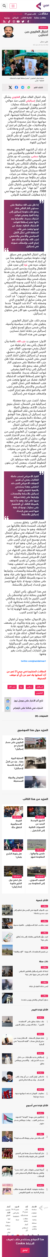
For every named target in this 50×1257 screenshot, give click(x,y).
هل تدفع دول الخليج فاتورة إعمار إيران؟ (15, 883)
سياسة (40, 1017)
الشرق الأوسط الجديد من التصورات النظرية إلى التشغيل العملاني (37, 825)
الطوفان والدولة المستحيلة (15, 779)
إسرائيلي (30, 101)
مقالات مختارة (40, 18)
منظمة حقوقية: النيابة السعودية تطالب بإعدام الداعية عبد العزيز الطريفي (28, 1191)
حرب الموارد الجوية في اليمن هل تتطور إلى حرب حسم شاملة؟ (31, 911)
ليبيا (9, 1219)
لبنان (8, 1232)
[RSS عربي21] (4, 21)
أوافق (25, 1250)
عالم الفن (16, 1213)
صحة (17, 1219)
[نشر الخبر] (10, 87)
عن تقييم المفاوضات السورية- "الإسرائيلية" (30, 952)
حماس (34, 156)
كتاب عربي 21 (30, 14)
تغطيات (34, 1213)
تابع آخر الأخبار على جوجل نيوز (28, 701)
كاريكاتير (15, 18)
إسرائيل (40, 687)
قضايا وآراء (17, 14)
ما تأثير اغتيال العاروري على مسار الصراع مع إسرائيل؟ (14, 744)
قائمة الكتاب (26, 18)
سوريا (8, 1222)
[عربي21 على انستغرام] (14, 21)
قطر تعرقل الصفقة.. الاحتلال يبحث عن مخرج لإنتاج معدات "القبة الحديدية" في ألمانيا (29, 1041)
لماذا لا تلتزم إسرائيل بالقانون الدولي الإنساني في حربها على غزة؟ (33, 973)
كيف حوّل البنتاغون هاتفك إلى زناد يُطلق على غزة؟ (32, 938)
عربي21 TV (15, 1209)
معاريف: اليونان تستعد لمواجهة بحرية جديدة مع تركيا (29, 1095)
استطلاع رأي (25, 1229)
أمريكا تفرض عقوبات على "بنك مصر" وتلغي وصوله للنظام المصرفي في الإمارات (29, 1173)
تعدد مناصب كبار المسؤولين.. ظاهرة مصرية (30, 925)
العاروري (16, 97)
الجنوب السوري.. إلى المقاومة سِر (37, 882)
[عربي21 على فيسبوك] (28, 21)
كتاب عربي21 (25, 1210)
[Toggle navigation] (13, 6)
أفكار (26, 1224)
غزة (25, 265)
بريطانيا (7, 1225)
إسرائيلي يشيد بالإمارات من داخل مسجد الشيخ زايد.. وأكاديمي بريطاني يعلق (29, 1060)
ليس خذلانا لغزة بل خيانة (38, 986)
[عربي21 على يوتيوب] (18, 21)
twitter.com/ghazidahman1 (33, 661)
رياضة (41, 1149)
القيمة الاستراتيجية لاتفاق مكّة (16, 824)
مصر (8, 1229)
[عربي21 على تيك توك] (9, 21)
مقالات (43, 13)
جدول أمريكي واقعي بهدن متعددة (34, 1000)
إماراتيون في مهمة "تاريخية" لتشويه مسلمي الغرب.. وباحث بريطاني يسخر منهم (29, 1120)
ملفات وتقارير (34, 1227)
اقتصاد (34, 1216)
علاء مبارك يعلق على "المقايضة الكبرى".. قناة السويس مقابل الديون (29, 1023)
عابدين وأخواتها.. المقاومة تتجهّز (37, 855)
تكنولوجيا (16, 1216)
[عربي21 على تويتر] (23, 21)
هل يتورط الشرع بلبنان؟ (14, 855)
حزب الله (21, 341)
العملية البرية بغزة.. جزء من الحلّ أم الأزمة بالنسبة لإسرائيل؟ (14, 763)
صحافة (40, 1034)
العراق (8, 1215)
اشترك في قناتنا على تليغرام (28, 708)
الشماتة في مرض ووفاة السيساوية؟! (29, 1138)
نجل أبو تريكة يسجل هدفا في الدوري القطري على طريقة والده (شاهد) (29, 1155)
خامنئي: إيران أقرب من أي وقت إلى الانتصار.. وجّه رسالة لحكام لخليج (30, 1078)
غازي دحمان (44, 41)
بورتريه (7, 18)
